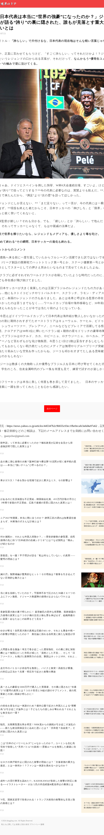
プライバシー (34, 824)
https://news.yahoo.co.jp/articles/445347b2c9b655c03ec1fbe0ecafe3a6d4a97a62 (52, 425)
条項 (27, 824)
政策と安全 (20, 824)
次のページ (52, 409)
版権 (42, 824)
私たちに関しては (8, 824)
